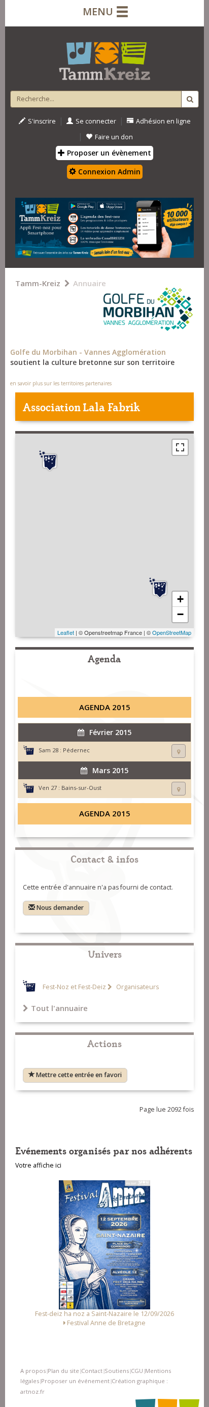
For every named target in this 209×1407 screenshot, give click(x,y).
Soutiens (116, 1370)
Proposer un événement (75, 1381)
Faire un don (114, 137)
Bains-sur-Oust (81, 787)
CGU (137, 1370)
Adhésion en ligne (163, 121)
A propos (33, 1370)
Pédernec (76, 750)
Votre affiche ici (38, 1165)
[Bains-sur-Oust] (159, 588)
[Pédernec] (49, 461)
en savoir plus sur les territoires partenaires (61, 383)
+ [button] (180, 599)
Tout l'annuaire (59, 1008)
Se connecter (96, 121)
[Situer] (178, 751)
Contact (91, 1370)
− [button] (180, 614)
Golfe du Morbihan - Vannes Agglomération (88, 352)
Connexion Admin (108, 171)
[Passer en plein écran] (180, 447)
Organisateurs (137, 987)
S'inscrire (42, 121)
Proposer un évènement (108, 153)
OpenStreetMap (171, 632)
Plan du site (63, 1370)
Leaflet (65, 632)
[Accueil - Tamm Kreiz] (104, 57)
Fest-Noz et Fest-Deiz (74, 987)
